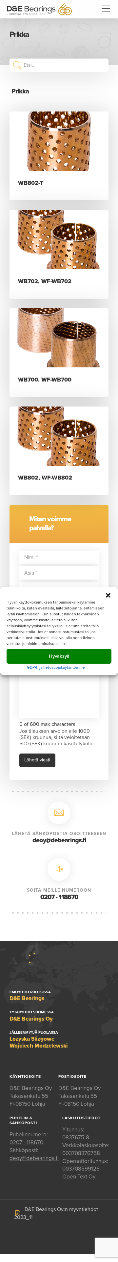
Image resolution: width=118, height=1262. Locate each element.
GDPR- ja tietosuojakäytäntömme (56, 667)
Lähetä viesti (37, 760)
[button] (108, 595)
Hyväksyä (59, 656)
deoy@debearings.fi (59, 840)
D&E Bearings (39, 9)
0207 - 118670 (59, 897)
